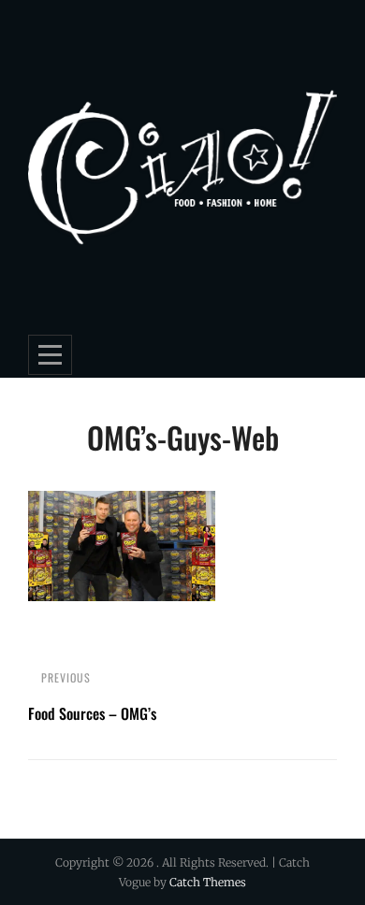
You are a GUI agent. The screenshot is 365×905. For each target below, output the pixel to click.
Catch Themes (207, 882)
